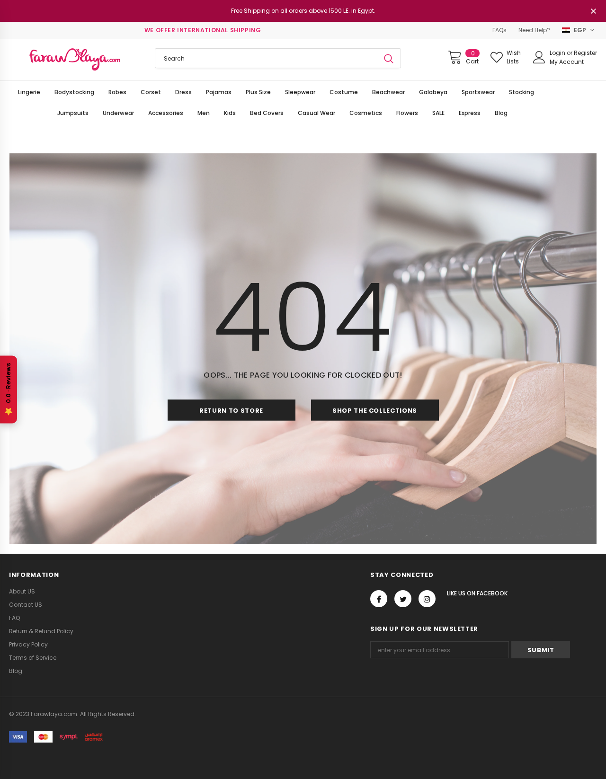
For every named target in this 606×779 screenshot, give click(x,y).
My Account (567, 62)
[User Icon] (539, 57)
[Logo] (75, 59)
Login (558, 53)
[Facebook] (378, 598)
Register (585, 53)
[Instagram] (427, 598)
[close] (593, 12)
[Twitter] (402, 598)
